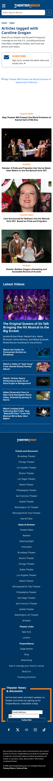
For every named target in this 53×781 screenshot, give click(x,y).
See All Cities (26, 518)
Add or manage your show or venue (26, 665)
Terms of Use (21, 768)
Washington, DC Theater (26, 507)
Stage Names (26, 648)
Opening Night (26, 541)
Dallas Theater (27, 569)
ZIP (6, 716)
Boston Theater (26, 473)
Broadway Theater (27, 456)
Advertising (26, 660)
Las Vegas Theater (26, 478)
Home (4, 23)
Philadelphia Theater (26, 490)
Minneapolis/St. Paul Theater (26, 513)
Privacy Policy (8, 768)
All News (26, 620)
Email (8, 712)
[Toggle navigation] (1, 5)
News (12, 23)
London (26, 637)
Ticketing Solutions (26, 677)
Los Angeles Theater (26, 467)
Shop (26, 654)
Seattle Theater (26, 501)
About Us (26, 671)
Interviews (26, 546)
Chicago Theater (26, 461)
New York (26, 631)
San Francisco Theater (26, 496)
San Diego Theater (26, 597)
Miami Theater (26, 484)
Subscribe (27, 719)
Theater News (26, 114)
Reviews (26, 164)
